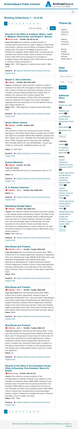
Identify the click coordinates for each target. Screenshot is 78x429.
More (61, 136)
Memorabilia (64, 127)
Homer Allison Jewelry (16, 122)
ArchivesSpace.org (36, 424)
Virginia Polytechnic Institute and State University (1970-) (66, 164)
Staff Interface (17, 424)
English (63, 144)
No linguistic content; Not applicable (64, 150)
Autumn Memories (14, 162)
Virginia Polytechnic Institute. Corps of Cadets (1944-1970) (66, 193)
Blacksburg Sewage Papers (18, 205)
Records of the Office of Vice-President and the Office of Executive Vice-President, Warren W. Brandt (28, 368)
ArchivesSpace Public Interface (22, 4)
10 (38, 24)
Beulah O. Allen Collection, (18, 79)
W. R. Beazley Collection (17, 187)
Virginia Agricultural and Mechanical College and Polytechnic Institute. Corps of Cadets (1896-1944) (66, 219)
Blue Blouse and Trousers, (18, 246)
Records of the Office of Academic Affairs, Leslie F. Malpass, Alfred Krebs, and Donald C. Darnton (28, 35)
